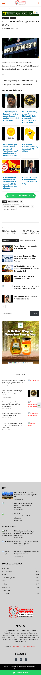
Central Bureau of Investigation (11, 204)
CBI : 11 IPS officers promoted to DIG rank (30, 232)
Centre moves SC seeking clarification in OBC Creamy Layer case (26, 543)
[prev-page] (3, 306)
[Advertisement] (20, 454)
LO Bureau (7, 28)
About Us (7, 666)
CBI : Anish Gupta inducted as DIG (9, 232)
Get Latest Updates (22, 672)
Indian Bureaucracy (24, 206)
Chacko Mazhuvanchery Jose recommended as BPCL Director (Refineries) (24, 516)
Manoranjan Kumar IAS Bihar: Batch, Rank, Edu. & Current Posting (25, 258)
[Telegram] (35, 33)
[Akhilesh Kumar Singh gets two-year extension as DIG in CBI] (7, 288)
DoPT (23, 204)
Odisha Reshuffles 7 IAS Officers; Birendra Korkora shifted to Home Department (12, 425)
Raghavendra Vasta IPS (9, 209)
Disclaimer (22, 666)
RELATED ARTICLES (10, 240)
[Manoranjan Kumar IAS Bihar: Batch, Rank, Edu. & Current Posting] (7, 258)
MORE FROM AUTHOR (27, 240)
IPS (32, 206)
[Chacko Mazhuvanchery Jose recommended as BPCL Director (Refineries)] (7, 516)
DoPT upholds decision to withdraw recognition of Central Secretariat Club (26, 268)
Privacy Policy (31, 666)
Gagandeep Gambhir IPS (10, 206)
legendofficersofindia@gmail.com (24, 646)
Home (4, 8)
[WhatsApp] (20, 33)
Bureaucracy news (13, 201)
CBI (21, 201)
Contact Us (14, 666)
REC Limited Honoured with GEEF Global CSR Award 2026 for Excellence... (25, 505)
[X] (16, 33)
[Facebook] (11, 33)
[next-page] (6, 306)
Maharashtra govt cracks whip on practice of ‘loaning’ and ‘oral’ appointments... (12, 404)
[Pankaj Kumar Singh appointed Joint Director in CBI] (7, 299)
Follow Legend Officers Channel (22, 195)
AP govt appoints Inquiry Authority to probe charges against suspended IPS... (13, 382)
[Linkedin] (25, 33)
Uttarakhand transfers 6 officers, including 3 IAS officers (11, 414)
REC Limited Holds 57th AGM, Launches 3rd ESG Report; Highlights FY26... (25, 495)
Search (34, 314)
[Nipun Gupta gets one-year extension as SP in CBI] (7, 278)
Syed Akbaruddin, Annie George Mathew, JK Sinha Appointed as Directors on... (12, 393)
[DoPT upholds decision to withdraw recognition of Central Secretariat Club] (7, 268)
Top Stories (13, 18)
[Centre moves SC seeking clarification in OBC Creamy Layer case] (7, 544)
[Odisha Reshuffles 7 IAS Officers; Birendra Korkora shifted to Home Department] (33, 426)
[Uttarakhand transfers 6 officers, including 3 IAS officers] (33, 415)
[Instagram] (21, 659)
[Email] (30, 33)
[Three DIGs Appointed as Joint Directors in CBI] (7, 248)
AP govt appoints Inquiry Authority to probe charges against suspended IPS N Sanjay (11, 116)
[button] (3, 3)
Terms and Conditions (20, 669)
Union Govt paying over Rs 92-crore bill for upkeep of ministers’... (26, 553)
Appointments (12, 8)
